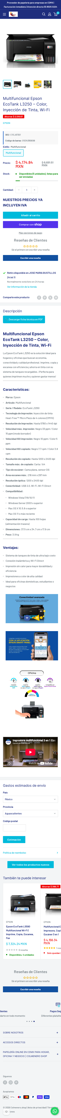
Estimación (14, 839)
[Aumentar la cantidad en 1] (34, 190)
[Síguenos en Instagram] (11, 1082)
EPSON (6, 123)
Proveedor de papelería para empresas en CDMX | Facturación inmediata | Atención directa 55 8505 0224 (30, 4)
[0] (55, 14)
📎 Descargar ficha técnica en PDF (24, 319)
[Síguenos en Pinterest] (16, 1082)
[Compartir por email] (56, 297)
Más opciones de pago (30, 232)
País (5, 792)
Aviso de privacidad (37, 1107)
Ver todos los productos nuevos (30, 864)
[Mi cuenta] (49, 14)
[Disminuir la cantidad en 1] (19, 190)
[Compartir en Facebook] (39, 297)
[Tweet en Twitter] (50, 297)
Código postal (10, 821)
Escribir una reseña (30, 257)
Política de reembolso (14, 852)
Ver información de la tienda (22, 286)
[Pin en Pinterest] (45, 297)
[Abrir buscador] (43, 14)
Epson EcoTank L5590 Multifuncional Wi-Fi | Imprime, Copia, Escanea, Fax (20, 932)
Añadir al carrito (30, 215)
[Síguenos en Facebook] (5, 1082)
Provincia (8, 806)
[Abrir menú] (4, 14)
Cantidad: (8, 189)
